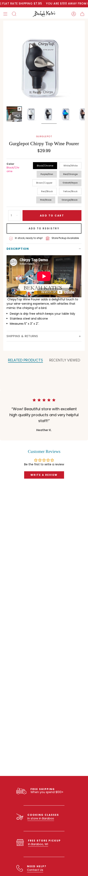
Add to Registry (44, 228)
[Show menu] (5, 14)
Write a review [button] (44, 475)
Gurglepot (44, 136)
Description (18, 249)
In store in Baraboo (40, 818)
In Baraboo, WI (38, 844)
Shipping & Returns (22, 336)
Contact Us (35, 870)
